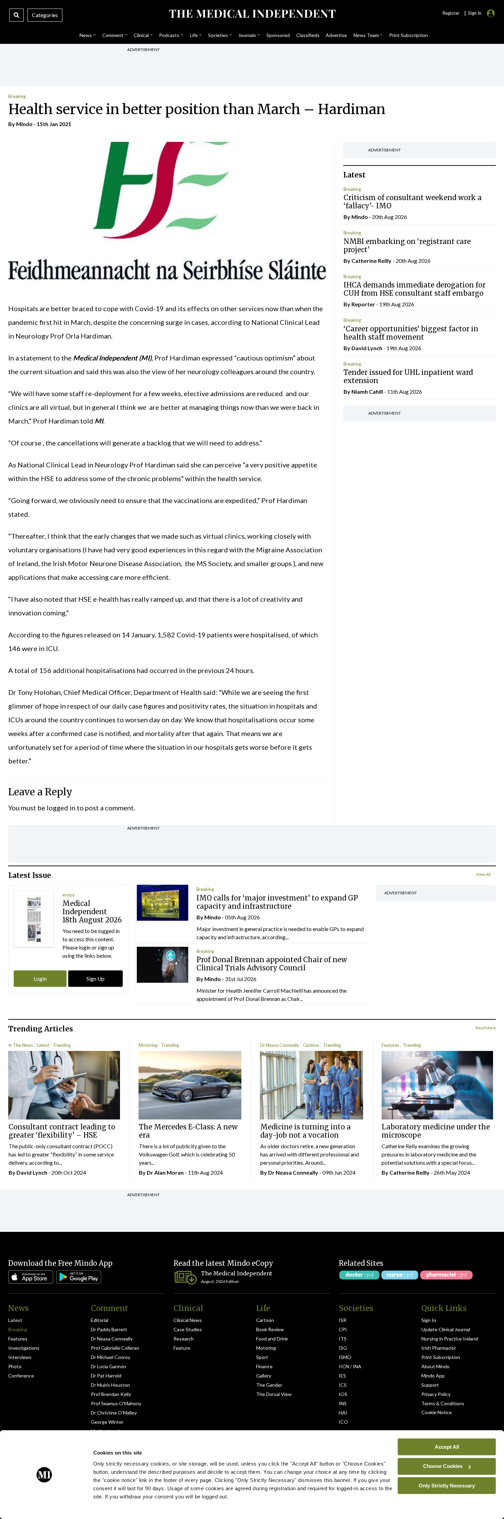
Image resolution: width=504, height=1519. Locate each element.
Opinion (311, 1045)
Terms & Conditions (442, 1403)
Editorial (99, 1320)
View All (483, 874)
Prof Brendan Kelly (111, 1394)
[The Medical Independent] (252, 13)
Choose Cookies (443, 1466)
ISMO (345, 1357)
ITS (343, 1339)
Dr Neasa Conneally (279, 1045)
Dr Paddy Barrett (109, 1329)
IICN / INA (350, 1366)
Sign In (428, 1320)
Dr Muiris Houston (110, 1385)
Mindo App (433, 1376)
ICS (343, 1385)
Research (183, 1339)
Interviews (20, 1357)
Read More (486, 1027)
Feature (181, 1348)
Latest (43, 1045)
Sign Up (95, 978)
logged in (61, 808)
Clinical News (187, 1320)
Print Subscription (440, 1357)
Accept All (447, 1446)
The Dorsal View (274, 1394)
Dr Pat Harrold (106, 1376)
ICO (343, 1422)
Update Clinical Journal (445, 1329)
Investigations (23, 1348)
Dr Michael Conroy (110, 1357)
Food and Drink (272, 1339)
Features (390, 1045)
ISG (343, 1348)
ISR (342, 1320)
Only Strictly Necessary (447, 1485)
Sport (262, 1357)
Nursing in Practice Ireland (449, 1339)
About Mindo (435, 1366)
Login (40, 978)
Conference (21, 1376)
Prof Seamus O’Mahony (116, 1403)
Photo (15, 1366)
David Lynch (366, 348)
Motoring (148, 1045)
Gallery (263, 1376)
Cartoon (265, 1320)
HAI (343, 1413)
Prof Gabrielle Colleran (115, 1348)
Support (430, 1385)
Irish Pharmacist (438, 1348)
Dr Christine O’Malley (114, 1413)
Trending (62, 1045)
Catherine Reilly (371, 260)
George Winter (107, 1422)
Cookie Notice (436, 1412)
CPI (343, 1329)
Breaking (17, 96)
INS (343, 1403)
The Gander (269, 1385)
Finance (264, 1366)
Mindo (24, 124)
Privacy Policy (436, 1394)
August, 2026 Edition (220, 1281)
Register (450, 13)
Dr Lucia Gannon (108, 1366)
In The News (20, 1045)
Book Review (270, 1329)
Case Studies (187, 1329)
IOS (343, 1394)
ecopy (68, 894)
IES (342, 1376)
